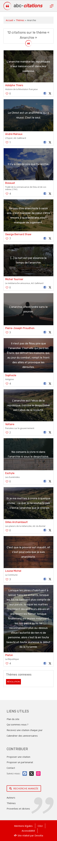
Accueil (9, 20)
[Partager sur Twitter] (50, 93)
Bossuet (10, 183)
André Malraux (13, 134)
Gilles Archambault (16, 522)
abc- (28, 5)
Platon (9, 655)
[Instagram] (38, 773)
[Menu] (52, 6)
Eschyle (9, 473)
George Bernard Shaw (18, 234)
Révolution (13, 681)
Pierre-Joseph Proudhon (20, 328)
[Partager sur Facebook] (45, 93)
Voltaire (9, 424)
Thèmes (20, 20)
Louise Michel (13, 570)
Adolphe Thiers (14, 85)
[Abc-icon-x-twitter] (31, 773)
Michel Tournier (14, 279)
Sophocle (10, 375)
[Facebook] (24, 773)
